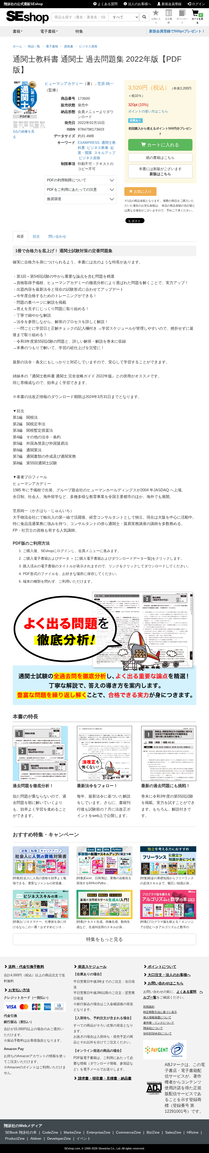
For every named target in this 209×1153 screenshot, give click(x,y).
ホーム (17, 46)
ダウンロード (182, 21)
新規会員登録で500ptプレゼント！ (177, 31)
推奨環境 (54, 199)
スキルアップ (104, 153)
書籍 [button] (16, 31)
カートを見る (197, 19)
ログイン (198, 4)
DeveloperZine (59, 1138)
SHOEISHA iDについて (157, 1033)
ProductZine (15, 1138)
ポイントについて (161, 967)
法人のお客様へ (139, 4)
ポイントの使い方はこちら (148, 111)
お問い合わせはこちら (165, 983)
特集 (79, 31)
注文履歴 (168, 21)
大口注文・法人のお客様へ (169, 975)
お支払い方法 (18, 990)
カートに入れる (162, 144)
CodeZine (50, 1132)
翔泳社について (153, 1028)
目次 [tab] (36, 236)
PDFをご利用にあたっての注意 (72, 189)
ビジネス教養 (97, 148)
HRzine (193, 1132)
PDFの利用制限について (66, 180)
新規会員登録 (171, 4)
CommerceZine (128, 1132)
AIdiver (36, 1138)
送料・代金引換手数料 (25, 967)
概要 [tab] (20, 236)
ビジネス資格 (89, 158)
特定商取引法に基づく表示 (160, 1012)
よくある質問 (107, 4)
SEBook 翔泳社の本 (21, 1132)
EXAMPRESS (88, 142)
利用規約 (148, 1006)
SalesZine (173, 1132)
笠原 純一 (105, 83)
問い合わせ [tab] (57, 236)
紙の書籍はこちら (160, 158)
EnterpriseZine (98, 1132)
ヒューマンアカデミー (64, 83)
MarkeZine (72, 1132)
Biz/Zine (153, 1132)
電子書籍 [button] (48, 31)
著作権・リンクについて (158, 1022)
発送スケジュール (92, 967)
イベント (83, 1138)
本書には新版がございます (160, 171)
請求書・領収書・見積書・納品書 (104, 1078)
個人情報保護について (157, 1017)
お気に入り (156, 21)
